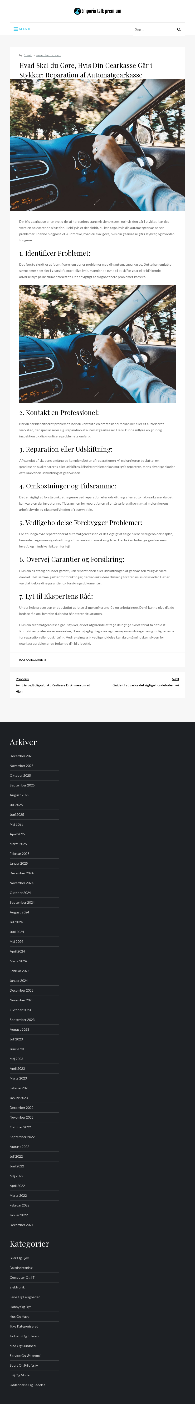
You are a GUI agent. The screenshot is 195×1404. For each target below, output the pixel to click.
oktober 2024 (20, 893)
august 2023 (19, 1029)
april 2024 (17, 951)
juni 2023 (17, 1049)
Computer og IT (22, 1277)
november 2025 (22, 766)
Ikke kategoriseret (33, 659)
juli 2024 (16, 922)
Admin (28, 55)
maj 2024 (16, 941)
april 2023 (17, 1068)
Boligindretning (21, 1268)
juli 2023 (16, 1039)
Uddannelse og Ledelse (27, 1385)
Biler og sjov (19, 1258)
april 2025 (17, 834)
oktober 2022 (20, 1127)
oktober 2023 (20, 1010)
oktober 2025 (20, 775)
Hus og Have (19, 1316)
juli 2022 (16, 1156)
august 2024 (19, 912)
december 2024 (22, 873)
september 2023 (22, 1020)
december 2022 (22, 1107)
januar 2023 (19, 1098)
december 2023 (22, 990)
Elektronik (17, 1287)
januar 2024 (19, 980)
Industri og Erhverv (24, 1336)
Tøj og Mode (19, 1375)
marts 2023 (18, 1078)
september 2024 (22, 902)
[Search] (179, 29)
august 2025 (19, 795)
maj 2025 (16, 824)
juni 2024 (17, 932)
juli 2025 (16, 805)
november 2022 (22, 1117)
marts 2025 (18, 844)
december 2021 (22, 1225)
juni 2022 (17, 1166)
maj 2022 (16, 1176)
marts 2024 (18, 961)
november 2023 (22, 1000)
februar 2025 (19, 854)
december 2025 (22, 756)
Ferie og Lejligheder (25, 1297)
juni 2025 (17, 814)
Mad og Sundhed (23, 1346)
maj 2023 (16, 1059)
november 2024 (22, 883)
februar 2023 (19, 1088)
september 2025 (22, 785)
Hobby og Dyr (20, 1307)
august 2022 (19, 1147)
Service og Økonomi (25, 1355)
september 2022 (22, 1137)
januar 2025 (19, 863)
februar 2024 (19, 971)
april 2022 (17, 1186)
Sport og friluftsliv (24, 1365)
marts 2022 (18, 1195)
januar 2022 (19, 1215)
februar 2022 (19, 1205)
